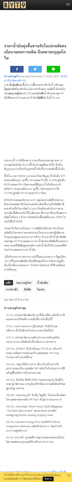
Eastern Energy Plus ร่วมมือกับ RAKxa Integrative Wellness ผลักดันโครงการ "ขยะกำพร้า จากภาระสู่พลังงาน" (34, 426)
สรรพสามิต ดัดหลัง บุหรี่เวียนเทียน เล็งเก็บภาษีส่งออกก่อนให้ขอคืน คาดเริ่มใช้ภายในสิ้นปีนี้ (35, 317)
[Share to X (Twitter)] (35, 69)
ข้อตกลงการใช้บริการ (32, 478)
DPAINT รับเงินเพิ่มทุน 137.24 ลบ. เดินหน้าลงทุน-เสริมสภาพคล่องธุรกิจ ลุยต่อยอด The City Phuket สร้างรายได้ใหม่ (34, 353)
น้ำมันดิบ (14, 84)
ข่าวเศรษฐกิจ (12, 76)
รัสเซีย (40, 97)
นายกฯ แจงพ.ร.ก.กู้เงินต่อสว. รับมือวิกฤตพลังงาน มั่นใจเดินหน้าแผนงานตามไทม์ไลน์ (31, 328)
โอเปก (7, 89)
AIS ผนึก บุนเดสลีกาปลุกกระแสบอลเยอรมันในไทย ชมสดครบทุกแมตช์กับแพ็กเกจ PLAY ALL (35, 439)
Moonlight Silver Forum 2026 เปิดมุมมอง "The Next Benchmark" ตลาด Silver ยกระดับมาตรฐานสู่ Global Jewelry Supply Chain (34, 411)
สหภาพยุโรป (15, 93)
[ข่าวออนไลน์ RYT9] (13, 5)
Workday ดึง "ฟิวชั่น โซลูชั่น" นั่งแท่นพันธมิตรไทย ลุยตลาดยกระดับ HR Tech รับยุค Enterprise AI (36, 397)
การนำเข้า (38, 93)
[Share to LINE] (53, 69)
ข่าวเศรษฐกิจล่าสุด (15, 308)
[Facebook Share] (17, 69)
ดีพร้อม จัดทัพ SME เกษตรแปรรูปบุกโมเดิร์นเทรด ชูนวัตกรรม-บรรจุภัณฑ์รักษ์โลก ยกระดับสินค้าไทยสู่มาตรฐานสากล (35, 384)
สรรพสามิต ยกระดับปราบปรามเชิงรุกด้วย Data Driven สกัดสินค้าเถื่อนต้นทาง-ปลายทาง (33, 339)
